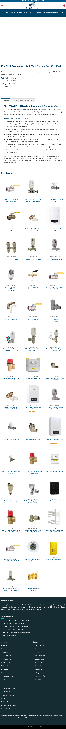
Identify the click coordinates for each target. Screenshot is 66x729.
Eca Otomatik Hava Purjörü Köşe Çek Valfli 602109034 (55, 378)
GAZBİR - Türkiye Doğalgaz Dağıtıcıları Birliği (17, 632)
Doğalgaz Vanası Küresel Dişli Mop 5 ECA (11, 229)
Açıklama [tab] (6, 100)
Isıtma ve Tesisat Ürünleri (10, 635)
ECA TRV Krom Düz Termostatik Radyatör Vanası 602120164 (54, 258)
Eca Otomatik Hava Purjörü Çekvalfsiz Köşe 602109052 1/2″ (33, 440)
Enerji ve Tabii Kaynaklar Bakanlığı (13, 623)
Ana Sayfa (5, 12)
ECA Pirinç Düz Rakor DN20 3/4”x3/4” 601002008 (11, 408)
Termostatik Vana (22, 12)
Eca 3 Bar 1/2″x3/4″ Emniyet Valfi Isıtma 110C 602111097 (11, 530)
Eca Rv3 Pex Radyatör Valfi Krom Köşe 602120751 (33, 501)
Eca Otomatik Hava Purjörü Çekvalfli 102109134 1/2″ (11, 501)
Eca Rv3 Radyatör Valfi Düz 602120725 (11, 440)
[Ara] (63, 5)
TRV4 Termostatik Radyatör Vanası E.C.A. (32, 349)
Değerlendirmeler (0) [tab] (27, 100)
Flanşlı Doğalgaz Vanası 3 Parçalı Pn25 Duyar (33, 589)
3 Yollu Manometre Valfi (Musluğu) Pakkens (33, 287)
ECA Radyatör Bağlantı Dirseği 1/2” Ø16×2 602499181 (11, 318)
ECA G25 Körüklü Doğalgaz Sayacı (33, 378)
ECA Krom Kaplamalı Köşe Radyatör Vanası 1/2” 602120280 (55, 319)
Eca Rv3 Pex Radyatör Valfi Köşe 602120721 (11, 472)
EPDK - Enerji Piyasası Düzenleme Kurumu (16, 620)
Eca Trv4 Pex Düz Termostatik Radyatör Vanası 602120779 (11, 589)
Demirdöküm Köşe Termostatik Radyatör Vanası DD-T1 (11, 349)
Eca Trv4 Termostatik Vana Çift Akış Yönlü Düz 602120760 (33, 200)
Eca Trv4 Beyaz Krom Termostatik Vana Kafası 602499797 (11, 288)
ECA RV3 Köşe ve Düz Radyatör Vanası (55, 200)
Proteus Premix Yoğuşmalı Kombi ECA (33, 408)
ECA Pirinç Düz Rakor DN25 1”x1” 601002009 (33, 229)
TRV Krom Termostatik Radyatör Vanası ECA (55, 408)
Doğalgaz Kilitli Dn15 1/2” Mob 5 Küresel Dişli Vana (54, 287)
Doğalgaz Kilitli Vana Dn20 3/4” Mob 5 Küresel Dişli (33, 318)
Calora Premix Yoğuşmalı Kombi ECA (55, 229)
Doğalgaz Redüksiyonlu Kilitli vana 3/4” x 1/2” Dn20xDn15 (11, 560)
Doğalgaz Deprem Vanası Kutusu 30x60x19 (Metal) (55, 560)
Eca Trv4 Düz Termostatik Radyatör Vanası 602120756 (33, 258)
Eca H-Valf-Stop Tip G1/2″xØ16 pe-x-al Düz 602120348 (11, 258)
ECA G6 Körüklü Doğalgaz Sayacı (55, 471)
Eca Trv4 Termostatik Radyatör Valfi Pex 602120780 (54, 349)
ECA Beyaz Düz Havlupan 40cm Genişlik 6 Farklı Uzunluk (54, 530)
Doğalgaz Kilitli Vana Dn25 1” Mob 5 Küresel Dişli (11, 200)
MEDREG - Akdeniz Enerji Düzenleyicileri (15, 626)
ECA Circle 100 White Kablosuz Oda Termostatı (32, 560)
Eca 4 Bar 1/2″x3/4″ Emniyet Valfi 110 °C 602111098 (33, 472)
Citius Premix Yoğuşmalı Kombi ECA (54, 440)
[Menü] (2, 5)
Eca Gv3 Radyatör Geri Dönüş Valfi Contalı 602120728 (33, 530)
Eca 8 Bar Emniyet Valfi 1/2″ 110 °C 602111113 (11, 378)
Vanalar (12, 12)
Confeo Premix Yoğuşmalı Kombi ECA (55, 501)
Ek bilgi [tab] (14, 100)
